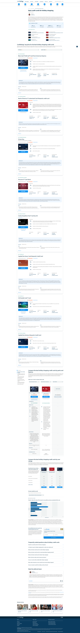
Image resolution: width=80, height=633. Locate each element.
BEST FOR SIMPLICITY (33, 39)
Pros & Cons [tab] (19, 86)
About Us (18, 621)
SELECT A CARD (58, 388)
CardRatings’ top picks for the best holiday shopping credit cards (21, 374)
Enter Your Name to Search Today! (49, 531)
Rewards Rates (31, 102)
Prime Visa (21, 139)
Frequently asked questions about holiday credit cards (21, 383)
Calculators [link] (50, 1)
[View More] (19, 92)
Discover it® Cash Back (24, 180)
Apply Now (23, 67)
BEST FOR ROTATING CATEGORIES (52, 34)
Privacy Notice (39, 631)
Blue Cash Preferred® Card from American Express (32, 56)
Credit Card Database (35, 625)
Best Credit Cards (35, 621)
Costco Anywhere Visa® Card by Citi (28, 216)
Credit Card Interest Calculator (52, 624)
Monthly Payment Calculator (51, 622)
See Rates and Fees (23, 230)
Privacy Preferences (60, 631)
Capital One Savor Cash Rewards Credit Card (30, 256)
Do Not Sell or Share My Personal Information (51, 631)
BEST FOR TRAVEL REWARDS (52, 39)
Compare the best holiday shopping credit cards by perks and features (21, 377)
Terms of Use (43, 631)
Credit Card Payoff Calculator (51, 623)
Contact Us (18, 622)
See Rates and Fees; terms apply (34, 399)
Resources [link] (46, 1)
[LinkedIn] (62, 580)
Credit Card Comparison (36, 624)
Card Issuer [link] (31, 1)
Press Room (18, 624)
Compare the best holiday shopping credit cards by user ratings (21, 380)
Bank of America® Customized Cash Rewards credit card (33, 98)
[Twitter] (62, 617)
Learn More (23, 151)
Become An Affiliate (19, 623)
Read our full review (35, 100)
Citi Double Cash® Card (24, 298)
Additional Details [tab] (24, 86)
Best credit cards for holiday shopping (21, 372)
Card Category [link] (27, 1)
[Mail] (60, 580)
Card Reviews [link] (41, 1)
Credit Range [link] (36, 1)
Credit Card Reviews (35, 623)
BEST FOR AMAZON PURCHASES (34, 34)
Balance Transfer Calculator (51, 621)
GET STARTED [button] (53, 537)
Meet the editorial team (20, 384)
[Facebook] (61, 617)
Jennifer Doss (33, 572)
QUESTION (32, 498)
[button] (40, 469)
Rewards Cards (34, 622)
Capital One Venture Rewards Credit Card (29, 335)
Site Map (18, 625)
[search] (62, 1)
